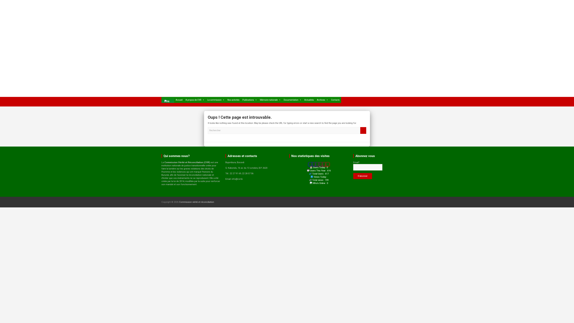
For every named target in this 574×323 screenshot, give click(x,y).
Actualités (309, 100)
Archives (321, 100)
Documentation (291, 100)
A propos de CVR (193, 100)
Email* (356, 162)
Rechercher (363, 130)
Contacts (335, 100)
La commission (214, 100)
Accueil (179, 100)
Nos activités (233, 100)
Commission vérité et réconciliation (196, 202)
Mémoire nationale (269, 100)
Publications (248, 100)
